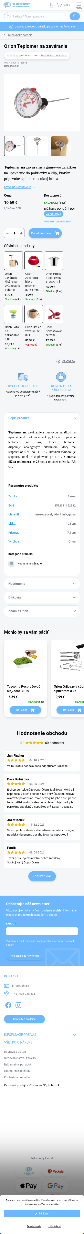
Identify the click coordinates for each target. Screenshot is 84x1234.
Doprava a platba (15, 1051)
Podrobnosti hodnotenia (54, 55)
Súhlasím (44, 1213)
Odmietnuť (55, 1226)
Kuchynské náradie (30, 563)
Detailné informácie (17, 187)
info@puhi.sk (20, 985)
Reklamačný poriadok (17, 1064)
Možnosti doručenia (57, 221)
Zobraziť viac (42, 876)
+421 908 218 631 (23, 993)
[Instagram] (17, 1004)
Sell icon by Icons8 (42, 1158)
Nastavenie (34, 1226)
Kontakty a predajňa (17, 1077)
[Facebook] (7, 1004)
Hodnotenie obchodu (42, 733)
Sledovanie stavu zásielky (20, 1058)
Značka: (11, 66)
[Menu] (79, 5)
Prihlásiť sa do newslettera (25, 955)
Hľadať (74, 16)
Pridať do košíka (41, 233)
